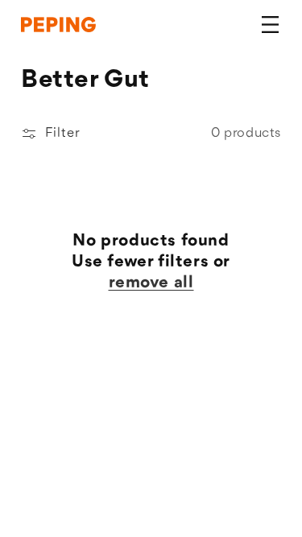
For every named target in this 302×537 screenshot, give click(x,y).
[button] (270, 25)
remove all (151, 283)
